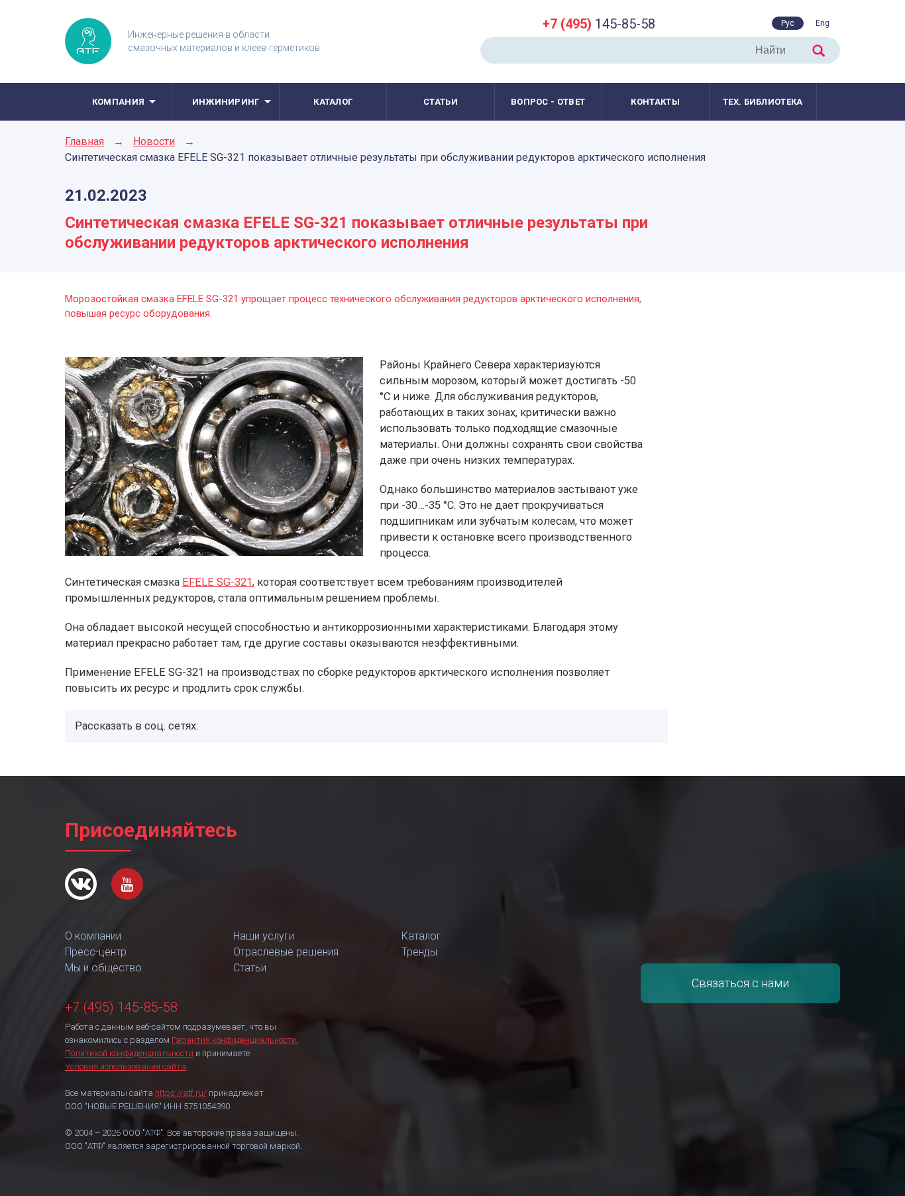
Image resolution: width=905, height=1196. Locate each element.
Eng (822, 23)
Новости (154, 141)
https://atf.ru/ (181, 1093)
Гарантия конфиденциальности (234, 1040)
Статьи (440, 102)
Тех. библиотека (763, 102)
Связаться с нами (740, 983)
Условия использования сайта (125, 1066)
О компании (93, 936)
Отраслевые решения (286, 952)
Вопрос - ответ (548, 102)
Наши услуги (263, 936)
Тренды (419, 952)
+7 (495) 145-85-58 (121, 1007)
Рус (787, 23)
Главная (84, 141)
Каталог (332, 102)
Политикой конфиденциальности (129, 1053)
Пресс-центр (96, 952)
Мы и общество (103, 967)
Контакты (655, 102)
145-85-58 (599, 24)
